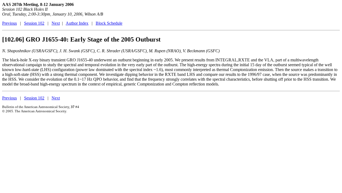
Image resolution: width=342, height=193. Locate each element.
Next (56, 23)
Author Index (77, 23)
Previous (9, 23)
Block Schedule (109, 23)
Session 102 (34, 23)
